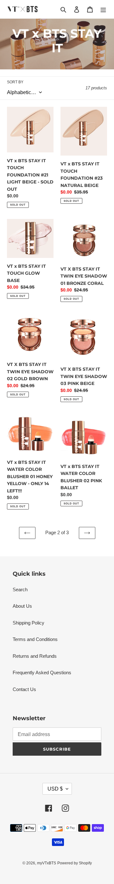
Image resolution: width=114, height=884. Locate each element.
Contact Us (24, 689)
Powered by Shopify (74, 863)
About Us (22, 606)
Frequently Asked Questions (42, 672)
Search (20, 589)
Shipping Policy (28, 622)
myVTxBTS (46, 863)
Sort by (15, 82)
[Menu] (103, 9)
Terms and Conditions (35, 639)
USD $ (55, 788)
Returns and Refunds (35, 656)
